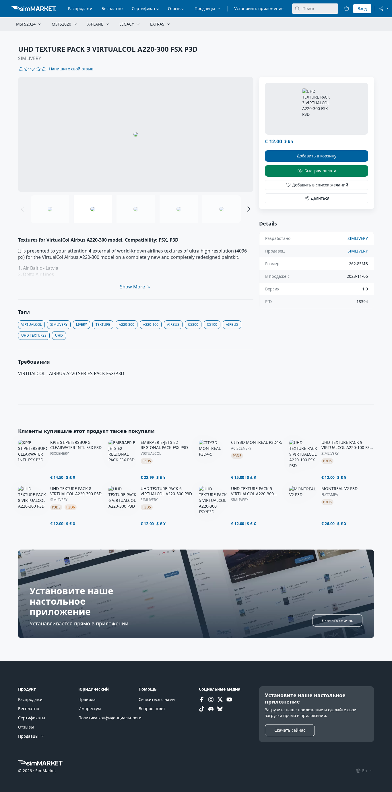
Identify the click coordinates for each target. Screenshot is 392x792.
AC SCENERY (241, 448)
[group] (135, 134)
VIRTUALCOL (151, 453)
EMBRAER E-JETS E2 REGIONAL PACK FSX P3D (164, 445)
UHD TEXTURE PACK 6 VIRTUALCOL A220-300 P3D (166, 491)
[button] (71, 69)
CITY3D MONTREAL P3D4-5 (256, 442)
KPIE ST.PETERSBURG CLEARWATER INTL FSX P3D (76, 445)
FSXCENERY (59, 453)
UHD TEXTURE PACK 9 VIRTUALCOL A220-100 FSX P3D (346, 445)
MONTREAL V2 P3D (339, 488)
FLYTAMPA (329, 494)
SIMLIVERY (29, 58)
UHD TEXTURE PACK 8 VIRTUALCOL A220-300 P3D (76, 491)
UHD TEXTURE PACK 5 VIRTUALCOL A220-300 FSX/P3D (252, 491)
